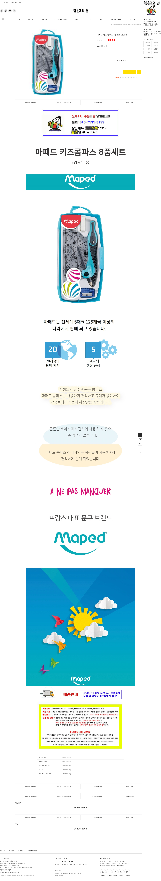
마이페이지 (147, 42)
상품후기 (147, 52)
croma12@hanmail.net (12, 872)
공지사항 (147, 49)
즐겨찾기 (103, 876)
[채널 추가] (139, 72)
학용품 (102, 19)
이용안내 (11, 851)
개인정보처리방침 (32, 851)
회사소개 (2, 851)
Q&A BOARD (130, 102)
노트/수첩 (89, 19)
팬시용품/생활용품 (116, 19)
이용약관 (20, 851)
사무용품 (30, 19)
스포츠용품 (132, 19)
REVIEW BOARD (97, 102)
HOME (113, 24)
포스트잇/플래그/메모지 (60, 19)
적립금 (156, 45)
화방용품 (77, 19)
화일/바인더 (43, 19)
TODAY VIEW (149, 58)
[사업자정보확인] (20, 864)
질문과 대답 (14, 3)
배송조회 (156, 52)
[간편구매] (129, 72)
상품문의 (156, 49)
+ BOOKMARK (4, 3)
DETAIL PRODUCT (31, 102)
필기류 (18, 19)
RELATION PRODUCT (64, 102)
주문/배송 (127, 876)
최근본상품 (147, 45)
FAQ (20, 3)
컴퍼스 (123, 24)
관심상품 (156, 42)
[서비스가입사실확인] (118, 866)
